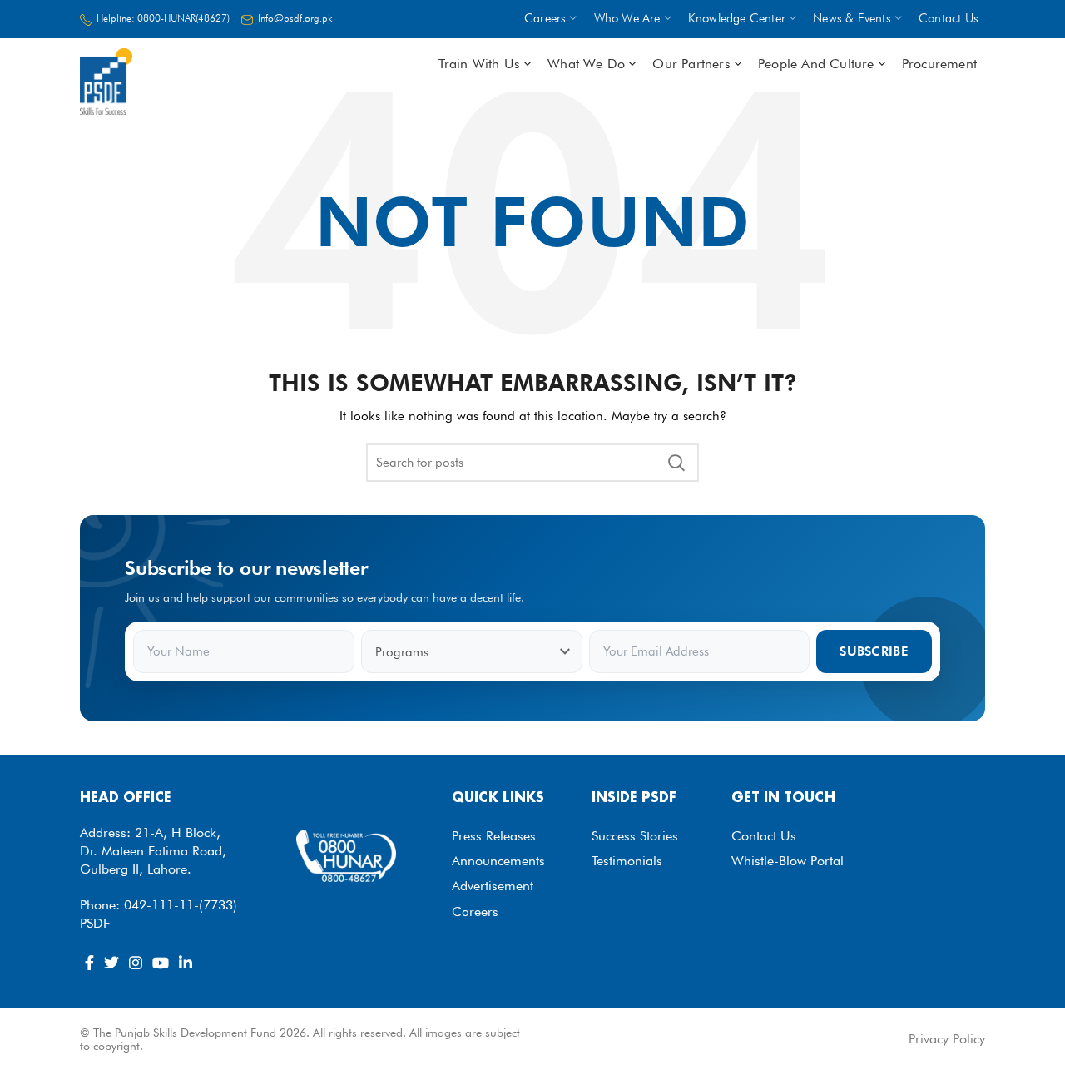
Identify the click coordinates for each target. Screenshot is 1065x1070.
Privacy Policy (947, 1039)
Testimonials (627, 861)
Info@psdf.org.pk (295, 18)
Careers (475, 911)
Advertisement (492, 886)
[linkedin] (185, 962)
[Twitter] (111, 962)
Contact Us (763, 836)
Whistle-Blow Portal (787, 861)
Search (676, 462)
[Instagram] (135, 962)
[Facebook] (89, 962)
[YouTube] (160, 962)
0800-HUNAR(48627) (183, 18)
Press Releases (494, 836)
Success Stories (635, 836)
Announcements (498, 861)
